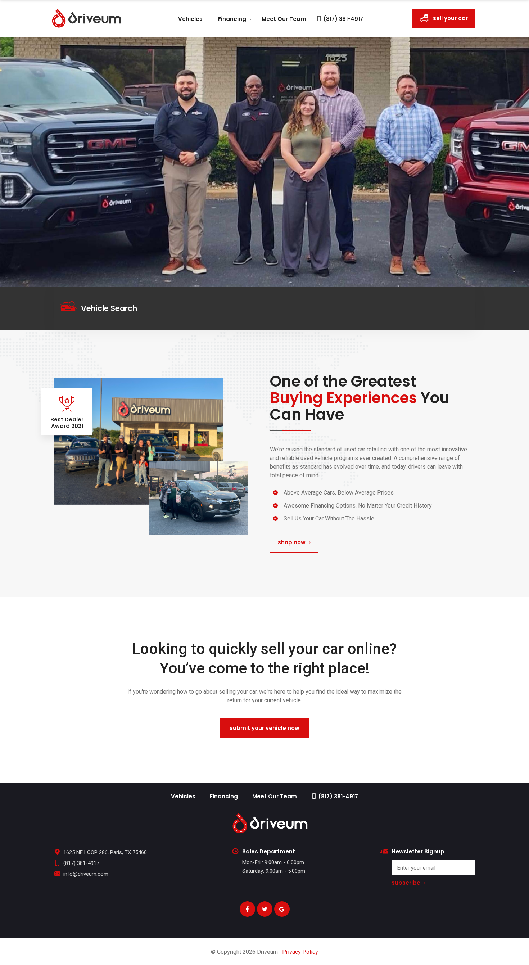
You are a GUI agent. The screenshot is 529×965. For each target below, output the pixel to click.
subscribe (406, 883)
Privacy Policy (300, 951)
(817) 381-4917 (342, 19)
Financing (232, 19)
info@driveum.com (85, 874)
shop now (292, 542)
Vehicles (190, 19)
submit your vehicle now (264, 728)
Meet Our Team (284, 19)
